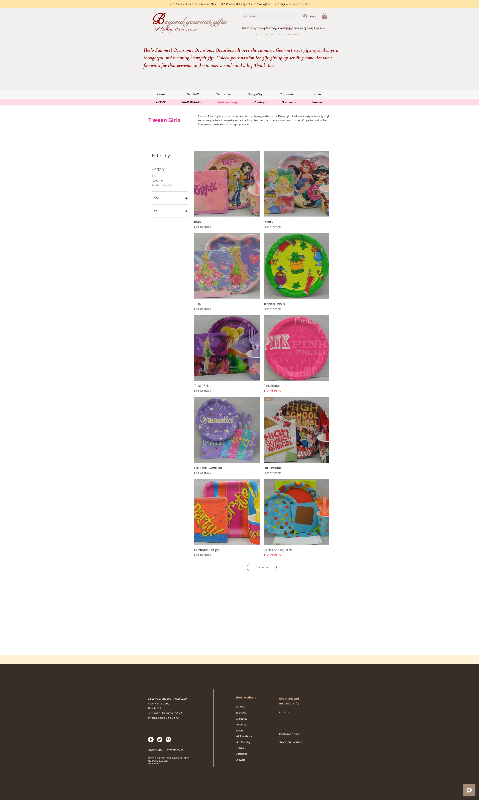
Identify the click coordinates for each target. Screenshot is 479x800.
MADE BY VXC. (154, 764)
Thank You (241, 713)
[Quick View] (227, 184)
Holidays (240, 748)
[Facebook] (151, 739)
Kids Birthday (243, 742)
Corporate (241, 724)
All (153, 176)
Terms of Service (175, 749)
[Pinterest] (168, 739)
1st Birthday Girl (162, 185)
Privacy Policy (155, 749)
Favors (239, 730)
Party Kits (158, 181)
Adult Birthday (244, 736)
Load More (262, 567)
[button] (324, 16)
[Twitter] (159, 739)
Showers (240, 759)
